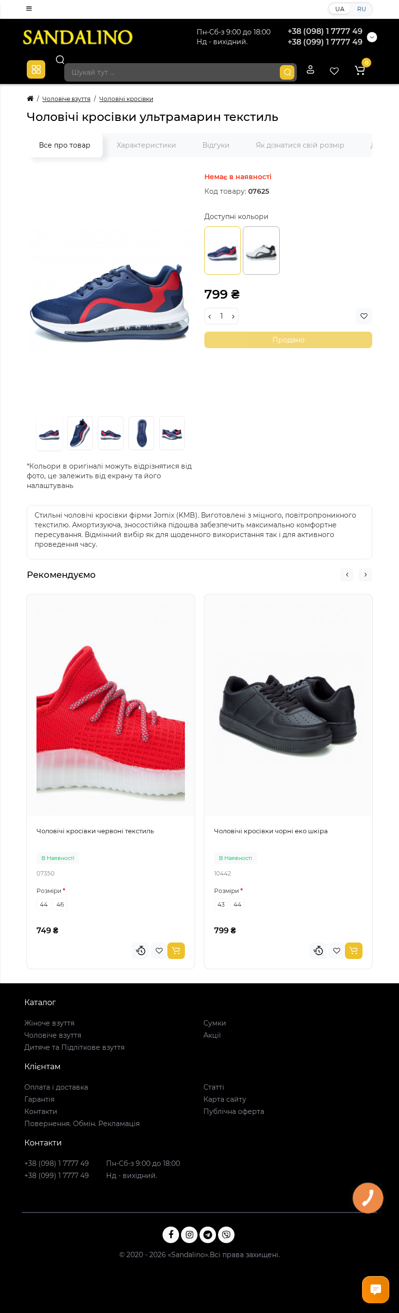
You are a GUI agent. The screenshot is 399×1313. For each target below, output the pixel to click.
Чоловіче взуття (52, 1035)
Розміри (48, 890)
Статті (213, 1087)
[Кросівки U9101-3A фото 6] (80, 433)
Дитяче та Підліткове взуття (74, 1047)
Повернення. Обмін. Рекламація (82, 1123)
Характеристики (146, 145)
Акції (212, 1035)
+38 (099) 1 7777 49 (325, 42)
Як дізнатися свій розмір (300, 145)
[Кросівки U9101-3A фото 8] (141, 433)
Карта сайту (224, 1099)
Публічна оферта (233, 1111)
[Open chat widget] (375, 1289)
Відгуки (216, 145)
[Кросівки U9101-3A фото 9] (172, 433)
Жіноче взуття (49, 1023)
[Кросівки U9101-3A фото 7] (111, 433)
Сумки (214, 1023)
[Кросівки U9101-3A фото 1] (111, 289)
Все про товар (65, 145)
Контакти (40, 1111)
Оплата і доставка (56, 1087)
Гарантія (39, 1099)
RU (361, 9)
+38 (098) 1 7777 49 (325, 31)
